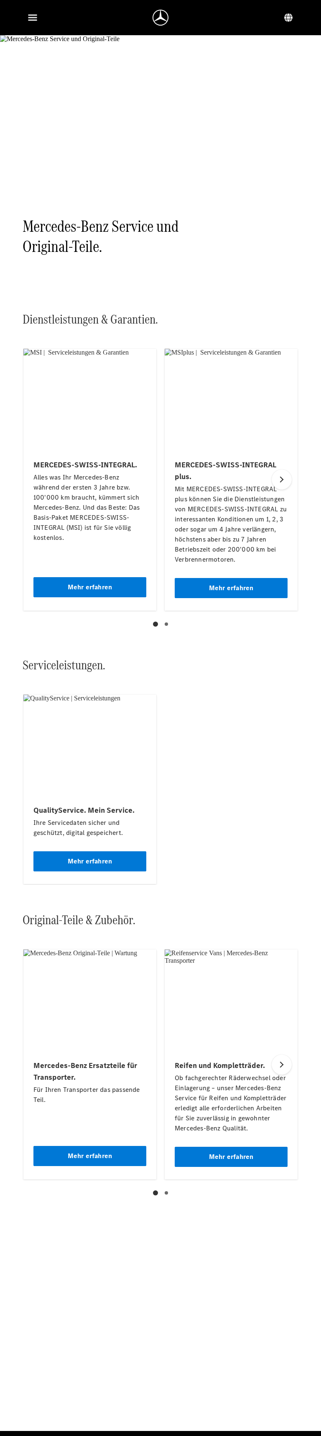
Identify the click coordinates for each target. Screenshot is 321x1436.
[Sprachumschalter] (288, 17)
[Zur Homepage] (160, 17)
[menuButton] (33, 17)
